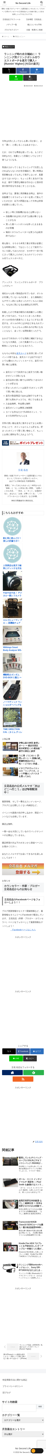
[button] (30, 78)
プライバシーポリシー (13, 1386)
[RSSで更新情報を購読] (23, 1079)
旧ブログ (7, 1393)
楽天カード (21, 353)
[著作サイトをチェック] (12, 1072)
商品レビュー (9, 47)
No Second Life (23, 3)
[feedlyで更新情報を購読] (33, 1072)
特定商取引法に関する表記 (15, 1380)
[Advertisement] (23, 112)
